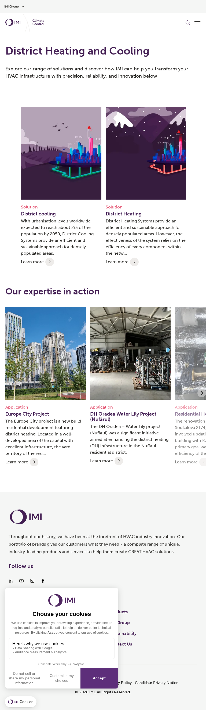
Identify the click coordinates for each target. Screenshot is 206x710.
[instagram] (32, 581)
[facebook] (43, 581)
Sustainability (123, 633)
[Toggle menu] (197, 22)
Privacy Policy (120, 682)
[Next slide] (201, 393)
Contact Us (120, 644)
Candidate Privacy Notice (156, 682)
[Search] (188, 22)
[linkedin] (11, 581)
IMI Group (119, 622)
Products (118, 611)
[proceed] (49, 262)
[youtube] (21, 581)
